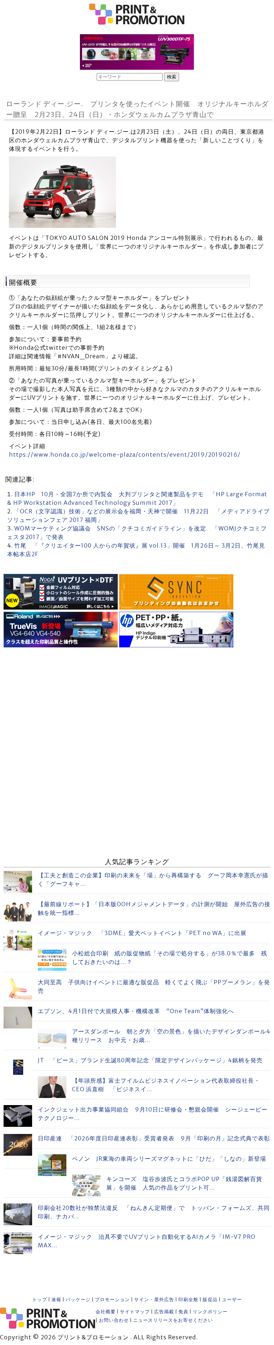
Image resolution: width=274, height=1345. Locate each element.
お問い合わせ (114, 1320)
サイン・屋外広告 (154, 1299)
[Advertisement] (137, 699)
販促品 (210, 1299)
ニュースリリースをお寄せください (173, 1320)
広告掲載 (164, 1311)
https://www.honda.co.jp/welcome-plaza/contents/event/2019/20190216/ (124, 454)
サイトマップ (135, 1311)
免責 (183, 1311)
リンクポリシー (210, 1311)
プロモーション (112, 1299)
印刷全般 (188, 1299)
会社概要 (106, 1311)
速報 (56, 1299)
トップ (39, 1299)
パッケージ (78, 1299)
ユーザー (232, 1299)
